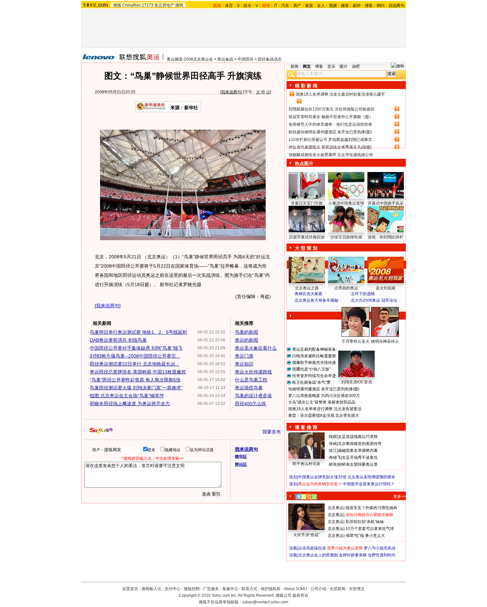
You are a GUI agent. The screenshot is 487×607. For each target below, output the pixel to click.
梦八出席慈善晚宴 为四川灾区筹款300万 (324, 395)
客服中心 (230, 588)
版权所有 (300, 595)
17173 (147, 5)
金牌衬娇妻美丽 (353, 555)
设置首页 (130, 588)
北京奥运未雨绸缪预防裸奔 (371, 477)
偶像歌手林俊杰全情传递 (314, 362)
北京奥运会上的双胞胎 (318, 555)
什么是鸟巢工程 (251, 379)
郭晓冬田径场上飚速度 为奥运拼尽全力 (130, 403)
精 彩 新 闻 (306, 85)
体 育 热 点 (349, 347)
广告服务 (211, 588)
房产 (297, 5)
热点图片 (304, 163)
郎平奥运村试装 (306, 463)
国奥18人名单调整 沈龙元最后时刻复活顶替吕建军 (340, 94)
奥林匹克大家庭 (308, 293)
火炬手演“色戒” (306, 535)
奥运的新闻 (246, 340)
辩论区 (241, 464)
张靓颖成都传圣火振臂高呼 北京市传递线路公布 (331, 154)
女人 (321, 5)
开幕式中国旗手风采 (386, 203)
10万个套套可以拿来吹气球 (370, 528)
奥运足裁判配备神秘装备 (314, 349)
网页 (307, 66)
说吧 (356, 66)
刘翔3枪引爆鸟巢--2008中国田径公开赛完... (135, 356)
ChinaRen (131, 5)
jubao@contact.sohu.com (265, 602)
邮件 (357, 5)
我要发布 (271, 431)
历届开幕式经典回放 (307, 237)
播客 (345, 5)
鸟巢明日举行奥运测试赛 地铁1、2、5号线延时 (138, 332)
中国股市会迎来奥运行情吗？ (369, 484)
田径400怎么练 (250, 403)
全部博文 (357, 588)
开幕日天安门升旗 (307, 203)
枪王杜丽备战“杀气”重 (311, 382)
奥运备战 (225, 59)
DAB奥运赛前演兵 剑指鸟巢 (118, 340)
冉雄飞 (335, 457)
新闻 (294, 66)
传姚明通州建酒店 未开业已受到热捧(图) (323, 389)
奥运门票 (244, 356)
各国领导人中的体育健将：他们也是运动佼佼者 (330, 124)
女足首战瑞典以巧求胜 (358, 436)
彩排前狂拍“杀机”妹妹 (365, 521)
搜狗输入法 (151, 588)
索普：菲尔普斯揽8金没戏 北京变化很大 (323, 415)
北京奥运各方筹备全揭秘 (316, 300)
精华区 (241, 456)
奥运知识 (244, 364)
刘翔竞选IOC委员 (356, 382)
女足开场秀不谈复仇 (360, 457)
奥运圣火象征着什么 (256, 348)
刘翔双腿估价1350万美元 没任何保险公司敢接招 (331, 109)
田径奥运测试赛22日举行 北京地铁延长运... (134, 364)
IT (275, 5)
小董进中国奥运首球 (346, 203)
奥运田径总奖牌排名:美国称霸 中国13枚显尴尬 (138, 371)
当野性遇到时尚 (382, 555)
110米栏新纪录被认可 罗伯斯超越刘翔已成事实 (330, 139)
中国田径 (245, 59)
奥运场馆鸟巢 (249, 387)
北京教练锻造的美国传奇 (360, 443)
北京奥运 (336, 507)
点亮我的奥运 (346, 288)
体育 (229, 5)
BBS (381, 5)
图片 (344, 66)
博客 (369, 5)
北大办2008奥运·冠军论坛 (374, 300)
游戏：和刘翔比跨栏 (386, 237)
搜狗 (179, 5)
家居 (309, 5)
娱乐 (247, 5)
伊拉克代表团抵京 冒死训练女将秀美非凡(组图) (330, 147)
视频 (333, 5)
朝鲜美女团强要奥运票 (358, 464)
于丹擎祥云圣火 (355, 341)
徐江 (333, 450)
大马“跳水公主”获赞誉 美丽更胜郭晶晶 (321, 402)
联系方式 (249, 588)
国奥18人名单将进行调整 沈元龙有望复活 (324, 409)
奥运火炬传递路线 (253, 371)
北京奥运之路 (307, 288)
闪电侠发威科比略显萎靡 (314, 356)
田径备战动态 (270, 59)
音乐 (331, 66)
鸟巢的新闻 (246, 332)
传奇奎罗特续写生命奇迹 (314, 375)
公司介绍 (318, 588)
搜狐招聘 (192, 588)
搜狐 (117, 5)
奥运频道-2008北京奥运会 (190, 59)
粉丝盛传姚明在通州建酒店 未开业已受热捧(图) (330, 132)
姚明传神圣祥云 (385, 341)
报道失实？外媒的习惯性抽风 (371, 507)
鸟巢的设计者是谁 (253, 395)
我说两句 (397, 5)
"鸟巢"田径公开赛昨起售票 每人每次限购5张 (135, 379)
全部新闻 (338, 588)
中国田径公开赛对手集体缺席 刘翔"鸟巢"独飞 (136, 348)
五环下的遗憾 (363, 293)
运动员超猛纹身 (312, 548)
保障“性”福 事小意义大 (365, 535)
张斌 (333, 443)
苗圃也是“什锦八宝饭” (311, 369)
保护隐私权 (271, 588)
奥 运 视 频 (306, 306)
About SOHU (295, 588)
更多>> (399, 496)
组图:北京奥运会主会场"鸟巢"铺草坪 (127, 395)
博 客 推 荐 (306, 427)
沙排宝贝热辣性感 (346, 237)
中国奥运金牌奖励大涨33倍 (322, 477)
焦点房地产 (164, 5)
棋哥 (333, 464)
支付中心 (173, 588)
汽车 (285, 5)
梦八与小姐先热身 (380, 548)
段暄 (333, 436)
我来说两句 (231, 92)
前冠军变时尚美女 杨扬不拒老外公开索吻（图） (331, 116)
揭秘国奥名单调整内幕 (358, 450)
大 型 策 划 (306, 248)
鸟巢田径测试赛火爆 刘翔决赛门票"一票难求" (136, 387)
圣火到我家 (386, 288)
